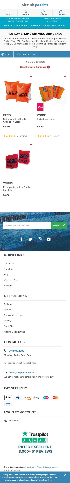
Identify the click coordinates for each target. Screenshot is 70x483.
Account (8, 285)
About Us (8, 269)
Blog (6, 274)
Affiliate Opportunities (14, 332)
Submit (57, 225)
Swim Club (9, 326)
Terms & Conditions (13, 315)
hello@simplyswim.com (22, 372)
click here (31, 363)
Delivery (8, 304)
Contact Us (9, 263)
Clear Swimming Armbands (33, 67)
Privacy (7, 320)
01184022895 (16, 350)
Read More (47, 480)
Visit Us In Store (11, 280)
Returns (7, 309)
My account (14, 420)
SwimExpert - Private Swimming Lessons (41, 467)
